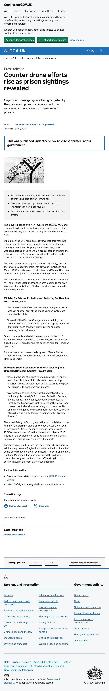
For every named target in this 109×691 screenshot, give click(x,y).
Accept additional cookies (20, 40)
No (54, 562)
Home (7, 58)
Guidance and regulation (87, 607)
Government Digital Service (18, 670)
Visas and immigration (51, 637)
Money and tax (47, 622)
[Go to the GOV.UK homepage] (15, 50)
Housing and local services (53, 616)
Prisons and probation (46, 58)
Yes (38, 562)
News (77, 601)
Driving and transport (15, 643)
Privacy (16, 662)
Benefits (8, 595)
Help (6, 662)
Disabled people (13, 637)
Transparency (81, 628)
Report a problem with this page (85, 562)
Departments (81, 595)
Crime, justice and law (23, 58)
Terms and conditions (15, 666)
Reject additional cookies (52, 40)
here (61, 484)
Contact (66, 662)
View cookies (77, 40)
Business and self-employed (19, 610)
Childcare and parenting (17, 616)
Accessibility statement (46, 662)
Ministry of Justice (24, 124)
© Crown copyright (94, 682)
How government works (87, 634)
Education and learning (51, 595)
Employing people (48, 601)
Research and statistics (87, 613)
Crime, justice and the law (18, 631)
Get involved (81, 640)
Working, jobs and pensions (53, 643)
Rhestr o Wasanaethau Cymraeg (47, 666)
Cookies (26, 662)
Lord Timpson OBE (46, 124)
